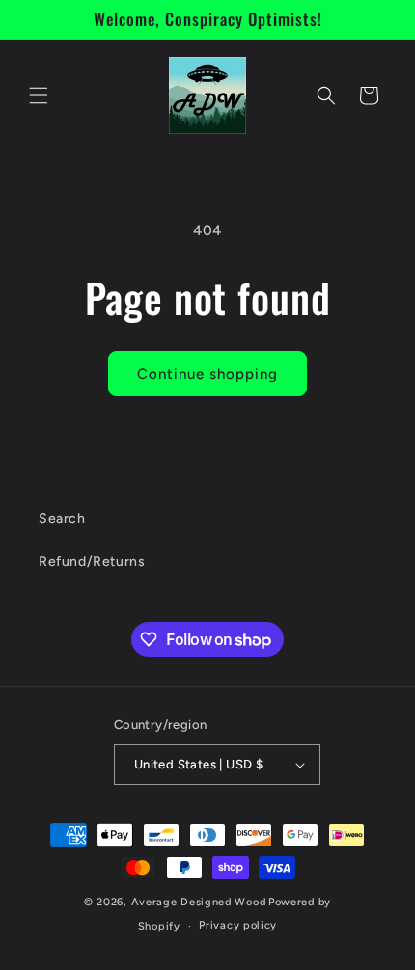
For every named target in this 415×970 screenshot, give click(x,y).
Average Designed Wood (198, 902)
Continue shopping (207, 374)
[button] (38, 95)
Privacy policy (238, 925)
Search (62, 518)
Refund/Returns (92, 561)
